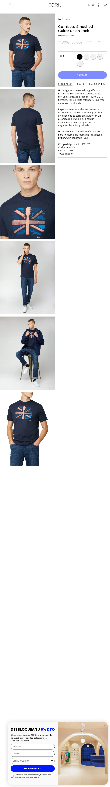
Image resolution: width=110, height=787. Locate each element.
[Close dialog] (104, 725)
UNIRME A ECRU (32, 768)
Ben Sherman (64, 19)
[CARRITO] (105, 5)
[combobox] (32, 761)
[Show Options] (52, 761)
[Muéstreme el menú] (4, 5)
